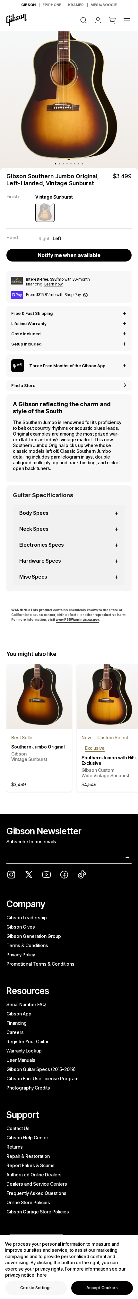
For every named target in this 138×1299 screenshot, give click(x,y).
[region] (69, 1267)
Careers (15, 1032)
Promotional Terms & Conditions (40, 964)
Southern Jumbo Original (38, 753)
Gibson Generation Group (33, 936)
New (86, 737)
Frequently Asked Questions (36, 1193)
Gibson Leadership (26, 917)
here (42, 1275)
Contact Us (18, 1128)
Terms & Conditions (27, 945)
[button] (112, 20)
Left (57, 238)
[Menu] (127, 20)
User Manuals (20, 1060)
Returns (14, 1147)
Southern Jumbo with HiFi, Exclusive (109, 766)
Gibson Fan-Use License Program (42, 1078)
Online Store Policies (28, 1202)
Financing (16, 1023)
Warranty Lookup (24, 1050)
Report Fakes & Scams (30, 1165)
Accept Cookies (102, 1287)
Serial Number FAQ (26, 1004)
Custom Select (112, 737)
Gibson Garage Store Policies (37, 1211)
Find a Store (23, 385)
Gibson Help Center (27, 1137)
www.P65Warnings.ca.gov (77, 619)
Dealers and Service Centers (36, 1184)
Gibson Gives (20, 927)
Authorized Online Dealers (34, 1174)
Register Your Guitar (27, 1041)
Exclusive (95, 748)
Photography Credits (28, 1087)
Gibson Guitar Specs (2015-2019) (41, 1069)
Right (44, 238)
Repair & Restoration (28, 1156)
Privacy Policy (20, 954)
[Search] (83, 20)
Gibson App (18, 1013)
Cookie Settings (36, 1287)
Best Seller (22, 737)
